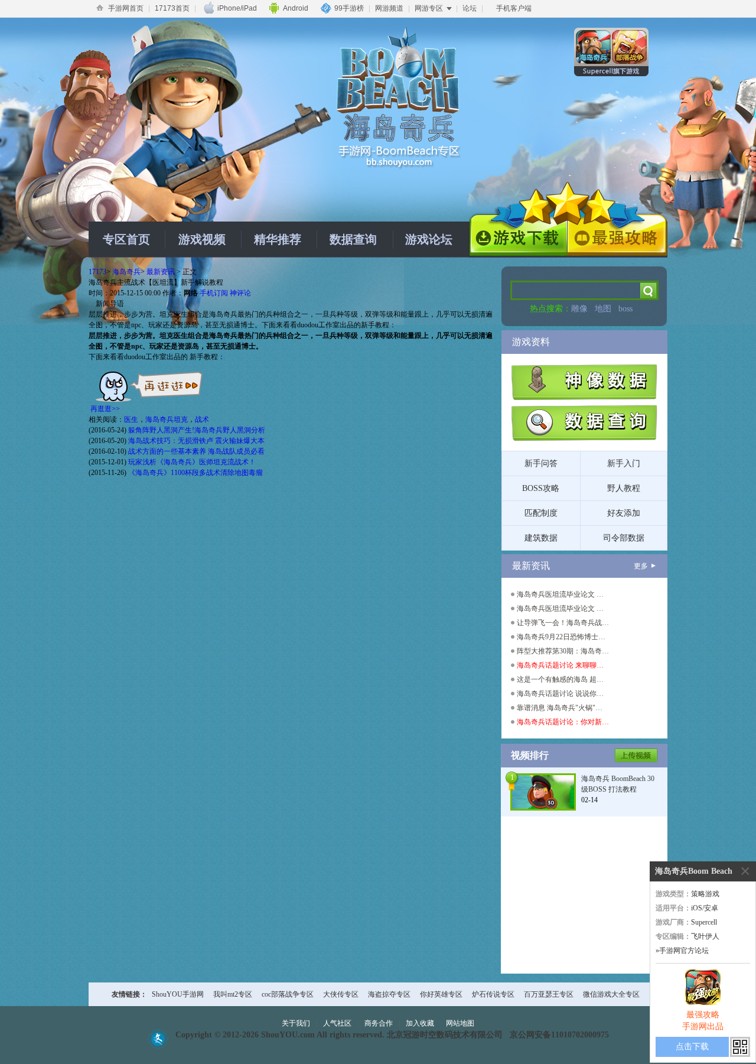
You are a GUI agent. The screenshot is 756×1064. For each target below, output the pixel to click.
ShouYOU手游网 (178, 994)
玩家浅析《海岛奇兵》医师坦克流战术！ (192, 462)
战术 (202, 419)
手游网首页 (126, 8)
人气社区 (337, 1023)
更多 (641, 566)
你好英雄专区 (441, 994)
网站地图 (460, 1023)
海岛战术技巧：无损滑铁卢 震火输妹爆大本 (196, 441)
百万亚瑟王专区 (548, 994)
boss (625, 308)
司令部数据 (623, 537)
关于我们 (296, 1023)
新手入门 (623, 463)
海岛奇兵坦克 (166, 419)
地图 (603, 308)
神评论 (240, 293)
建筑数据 (541, 537)
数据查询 (353, 239)
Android (295, 8)
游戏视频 (202, 239)
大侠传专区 (341, 994)
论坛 (469, 8)
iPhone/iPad (237, 8)
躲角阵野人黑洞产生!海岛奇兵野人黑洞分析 (196, 430)
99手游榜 (349, 8)
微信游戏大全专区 (611, 994)
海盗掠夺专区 (389, 994)
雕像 (579, 308)
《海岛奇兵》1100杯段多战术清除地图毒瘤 (195, 472)
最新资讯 (160, 272)
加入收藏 (420, 1023)
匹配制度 (541, 513)
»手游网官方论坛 (682, 950)
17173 (97, 272)
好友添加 (623, 513)
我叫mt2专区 (232, 994)
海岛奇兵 (126, 272)
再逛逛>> (105, 409)
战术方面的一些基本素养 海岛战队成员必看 (196, 451)
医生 (131, 419)
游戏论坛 (428, 239)
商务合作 (378, 1023)
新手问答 (541, 463)
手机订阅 (214, 293)
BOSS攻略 (540, 488)
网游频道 (389, 8)
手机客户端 (514, 8)
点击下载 (692, 1046)
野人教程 (623, 488)
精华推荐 (277, 239)
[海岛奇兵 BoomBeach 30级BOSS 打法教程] (543, 791)
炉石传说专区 (493, 994)
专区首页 (126, 239)
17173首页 (172, 8)
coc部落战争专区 (288, 994)
